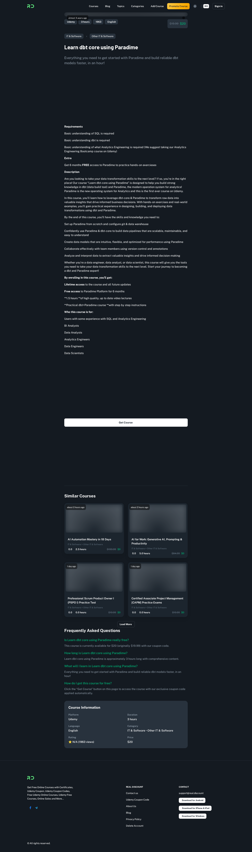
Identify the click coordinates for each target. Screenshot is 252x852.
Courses (93, 6)
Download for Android (192, 800)
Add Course (157, 6)
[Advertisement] (126, 94)
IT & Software (73, 36)
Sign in (219, 6)
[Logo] (30, 6)
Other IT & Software (102, 36)
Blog (107, 6)
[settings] (195, 6)
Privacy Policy (133, 819)
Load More (126, 624)
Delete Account (134, 825)
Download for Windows (193, 816)
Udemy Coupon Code (137, 799)
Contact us (132, 793)
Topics (120, 6)
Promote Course (178, 6)
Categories (137, 6)
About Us (131, 806)
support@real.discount (191, 793)
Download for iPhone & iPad (195, 808)
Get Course (126, 422)
